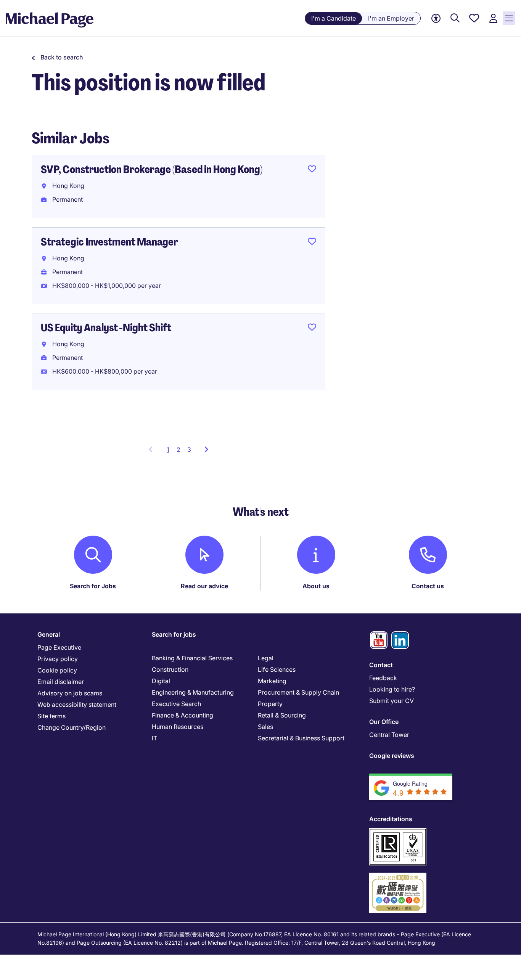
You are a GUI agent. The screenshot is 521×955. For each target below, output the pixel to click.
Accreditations (390, 819)
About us (316, 586)
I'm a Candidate (333, 18)
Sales (265, 726)
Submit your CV (391, 701)
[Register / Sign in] (493, 18)
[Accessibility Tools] (435, 18)
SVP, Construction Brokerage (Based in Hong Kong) (151, 169)
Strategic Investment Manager (109, 242)
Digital (161, 681)
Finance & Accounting (182, 715)
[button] (57, 57)
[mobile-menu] (509, 18)
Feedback (383, 678)
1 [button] (170, 452)
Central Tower (389, 734)
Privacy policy (57, 659)
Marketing (272, 681)
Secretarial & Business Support (301, 738)
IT (154, 738)
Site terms (51, 716)
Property (270, 704)
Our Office (384, 721)
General (48, 634)
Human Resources (177, 726)
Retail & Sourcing (282, 715)
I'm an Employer (391, 18)
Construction (170, 669)
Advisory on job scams (69, 693)
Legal (265, 658)
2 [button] (178, 449)
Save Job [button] (312, 170)
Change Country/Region (71, 727)
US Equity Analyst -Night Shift (106, 328)
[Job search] (455, 18)
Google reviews (391, 755)
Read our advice (204, 586)
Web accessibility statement (76, 704)
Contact (381, 665)
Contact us (428, 586)
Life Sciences (277, 669)
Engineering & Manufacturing (193, 692)
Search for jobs (174, 634)
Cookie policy (57, 670)
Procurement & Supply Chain (298, 692)
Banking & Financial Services (192, 658)
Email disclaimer (60, 681)
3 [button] (189, 449)
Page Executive (59, 647)
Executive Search (176, 704)
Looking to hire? (392, 689)
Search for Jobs (93, 586)
